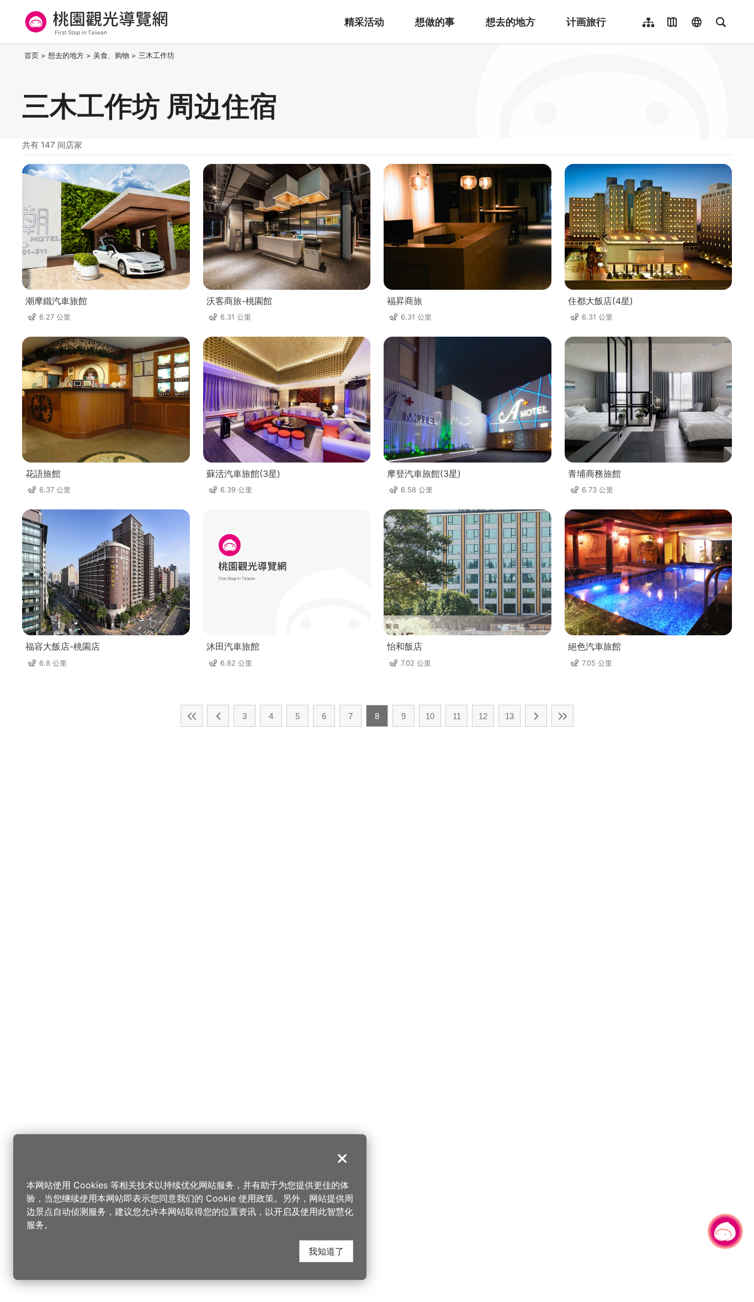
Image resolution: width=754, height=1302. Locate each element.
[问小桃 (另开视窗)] (725, 1231)
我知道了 (326, 1251)
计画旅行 (586, 22)
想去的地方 (510, 22)
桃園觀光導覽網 (94, 22)
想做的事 (435, 22)
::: (18, 55)
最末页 (562, 716)
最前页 (191, 716)
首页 (31, 55)
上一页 (218, 716)
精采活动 (364, 22)
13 (509, 716)
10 (430, 716)
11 (457, 716)
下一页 (536, 716)
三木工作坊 (156, 55)
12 (483, 716)
